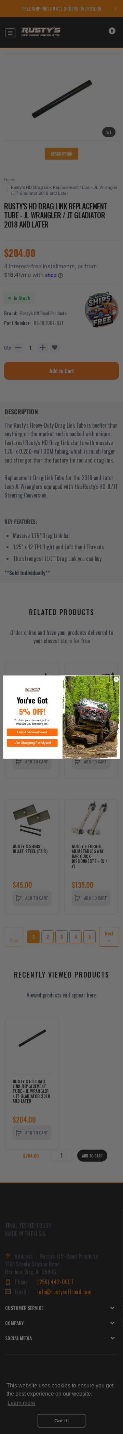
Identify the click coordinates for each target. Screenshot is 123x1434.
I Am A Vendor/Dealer (32, 732)
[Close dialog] (116, 679)
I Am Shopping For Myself (32, 743)
